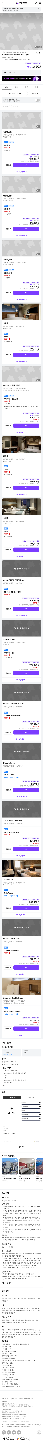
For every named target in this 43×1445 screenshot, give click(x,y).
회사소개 (4, 1399)
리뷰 (26, 87)
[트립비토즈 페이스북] (9, 1432)
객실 (6, 87)
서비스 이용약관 (19, 1399)
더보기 (3, 1085)
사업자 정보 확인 (23, 1415)
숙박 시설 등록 (10, 1399)
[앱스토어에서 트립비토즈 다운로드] (8, 1439)
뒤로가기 (3, 3)
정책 (36, 87)
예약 (26, 165)
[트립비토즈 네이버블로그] (19, 1432)
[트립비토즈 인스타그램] (4, 1432)
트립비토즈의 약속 (6, 1401)
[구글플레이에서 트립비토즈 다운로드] (23, 1439)
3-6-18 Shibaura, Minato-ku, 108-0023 (17, 59)
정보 (16, 87)
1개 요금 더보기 (20, 796)
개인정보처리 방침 (28, 1399)
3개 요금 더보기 (20, 172)
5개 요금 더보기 (20, 361)
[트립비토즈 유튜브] (14, 1432)
